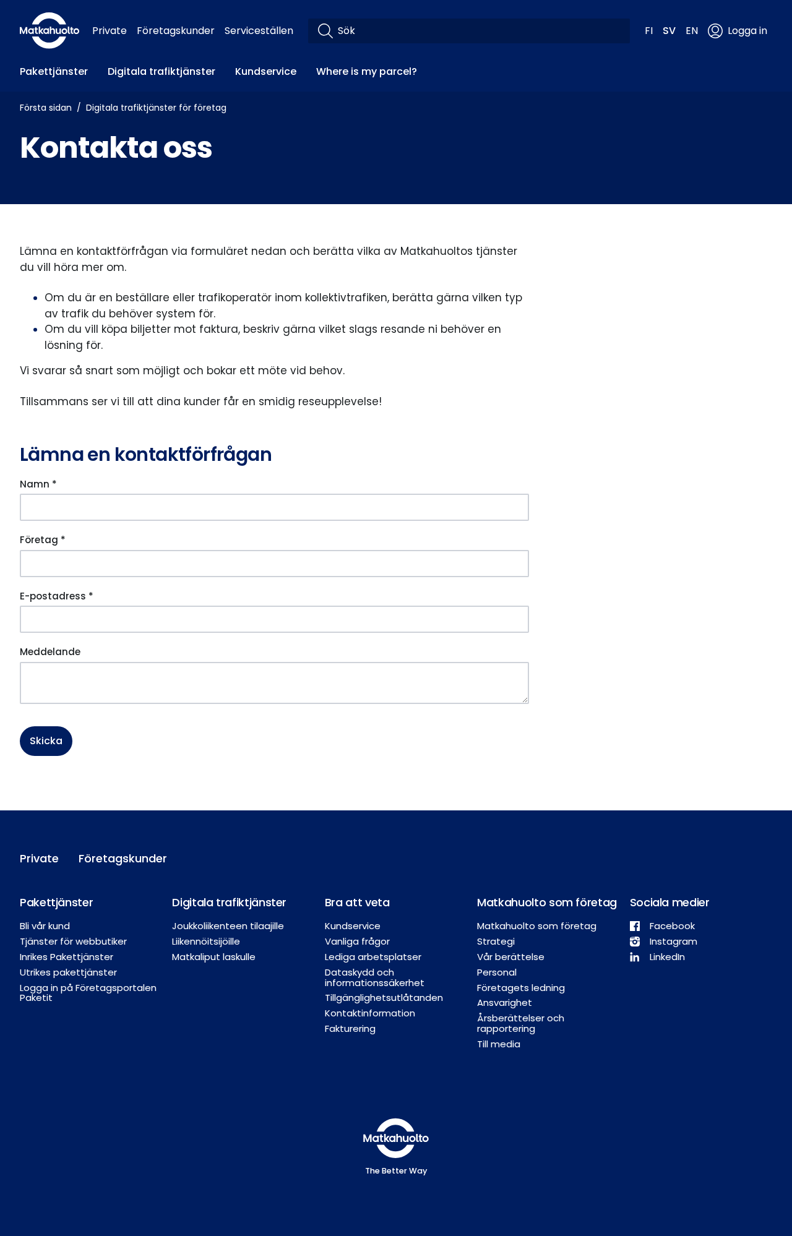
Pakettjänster (54, 71)
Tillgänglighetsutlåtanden (384, 997)
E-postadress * (56, 596)
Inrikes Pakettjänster (66, 956)
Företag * (43, 539)
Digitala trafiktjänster (161, 71)
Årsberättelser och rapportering (520, 1023)
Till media (498, 1043)
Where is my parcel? (366, 71)
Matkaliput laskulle (214, 956)
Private (109, 31)
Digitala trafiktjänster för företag (156, 107)
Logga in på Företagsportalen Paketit (88, 993)
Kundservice (265, 71)
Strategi (496, 941)
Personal (497, 972)
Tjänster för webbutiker (73, 941)
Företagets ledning (521, 987)
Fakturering (350, 1028)
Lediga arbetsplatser (373, 956)
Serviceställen (259, 31)
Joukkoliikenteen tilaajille (228, 925)
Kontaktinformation (370, 1012)
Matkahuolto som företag (536, 925)
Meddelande (50, 651)
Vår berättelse (510, 956)
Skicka (46, 741)
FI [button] (649, 31)
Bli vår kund (45, 925)
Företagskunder (176, 31)
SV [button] (669, 31)
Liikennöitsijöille (206, 941)
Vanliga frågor (357, 941)
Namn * (38, 484)
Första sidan (46, 107)
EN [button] (692, 31)
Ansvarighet (504, 1002)
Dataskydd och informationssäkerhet (374, 977)
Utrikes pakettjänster (68, 972)
